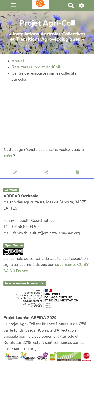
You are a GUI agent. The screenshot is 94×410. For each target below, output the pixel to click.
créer (8, 155)
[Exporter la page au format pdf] (78, 172)
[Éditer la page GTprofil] (15, 172)
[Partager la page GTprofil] (47, 172)
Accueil (18, 61)
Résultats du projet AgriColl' (36, 67)
